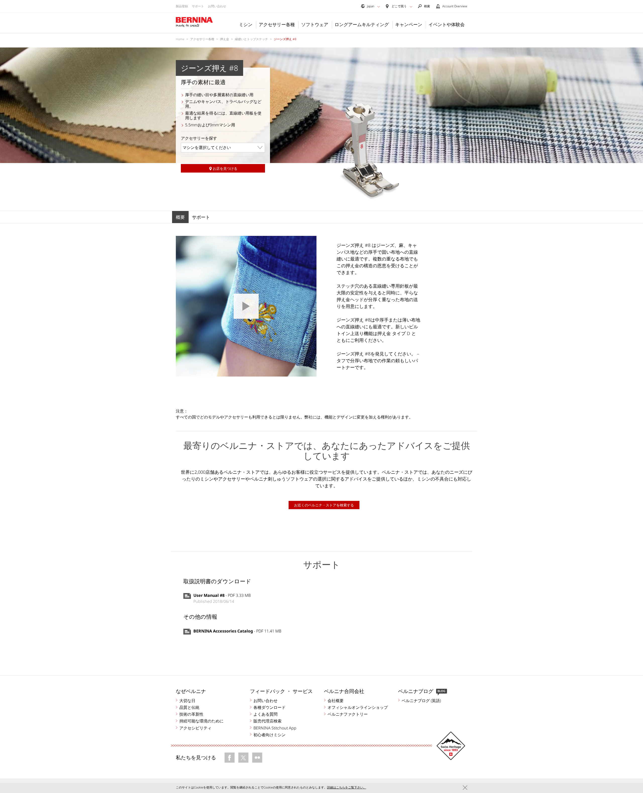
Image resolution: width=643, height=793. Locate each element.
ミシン (245, 24)
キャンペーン (408, 24)
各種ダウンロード (269, 707)
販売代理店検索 (267, 721)
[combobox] (223, 147)
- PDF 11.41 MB (237, 631)
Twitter (243, 758)
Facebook (230, 758)
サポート (198, 6)
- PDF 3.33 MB (222, 595)
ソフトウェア (314, 24)
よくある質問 (265, 714)
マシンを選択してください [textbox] (207, 147)
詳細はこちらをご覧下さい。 (346, 787)
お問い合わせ (217, 6)
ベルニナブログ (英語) (421, 700)
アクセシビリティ (195, 728)
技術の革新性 (191, 714)
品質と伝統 (189, 707)
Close (465, 787)
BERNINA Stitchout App (274, 728)
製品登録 (182, 6)
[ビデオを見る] (246, 306)
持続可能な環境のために (201, 721)
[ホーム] (194, 22)
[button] (378, 6)
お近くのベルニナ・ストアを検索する (324, 505)
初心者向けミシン (269, 734)
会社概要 (336, 700)
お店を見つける (225, 168)
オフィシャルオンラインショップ (358, 707)
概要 (180, 217)
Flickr (257, 758)
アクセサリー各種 (277, 24)
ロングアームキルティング (362, 24)
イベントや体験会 (446, 24)
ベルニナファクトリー (348, 714)
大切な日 (187, 700)
